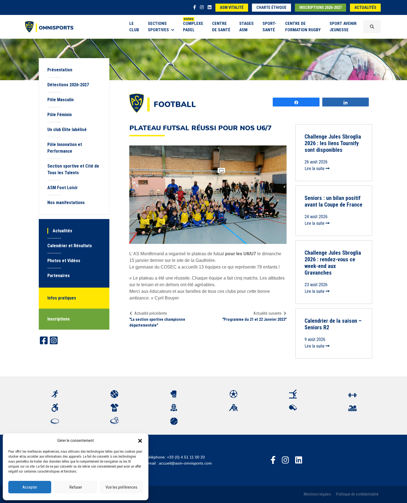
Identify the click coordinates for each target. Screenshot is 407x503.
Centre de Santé (221, 26)
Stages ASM (246, 26)
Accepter (29, 487)
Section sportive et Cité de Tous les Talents (73, 169)
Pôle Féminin (59, 114)
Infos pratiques (61, 298)
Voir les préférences (121, 487)
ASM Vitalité (232, 7)
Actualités (365, 7)
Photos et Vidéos (63, 260)
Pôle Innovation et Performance (64, 148)
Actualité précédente (150, 313)
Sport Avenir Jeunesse (343, 26)
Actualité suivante (267, 313)
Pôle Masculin (60, 99)
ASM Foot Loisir (62, 187)
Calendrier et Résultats (69, 245)
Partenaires (58, 275)
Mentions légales (317, 494)
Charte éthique (271, 7)
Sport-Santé (269, 26)
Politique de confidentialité (357, 494)
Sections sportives (158, 26)
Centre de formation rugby (303, 26)
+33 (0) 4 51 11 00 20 (186, 457)
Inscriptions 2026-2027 (320, 7)
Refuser (75, 487)
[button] (140, 440)
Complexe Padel (193, 26)
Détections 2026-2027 (68, 84)
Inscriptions (58, 319)
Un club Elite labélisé (67, 129)
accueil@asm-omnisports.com (185, 463)
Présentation (59, 69)
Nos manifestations (66, 202)
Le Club (134, 26)
